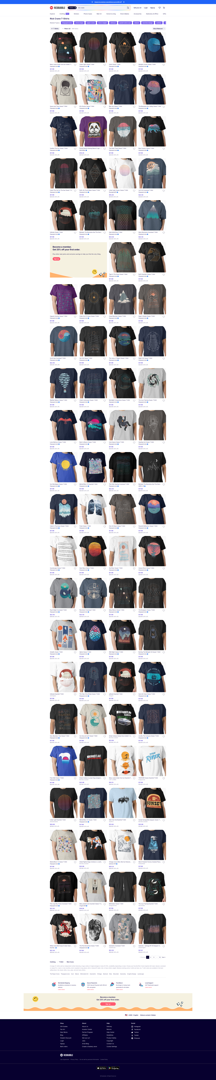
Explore (52, 14)
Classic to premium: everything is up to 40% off (108, 2)
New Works (64, 1032)
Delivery (109, 1026)
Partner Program (87, 1032)
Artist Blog (85, 1043)
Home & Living (111, 14)
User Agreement (64, 1059)
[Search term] (128, 7)
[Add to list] (75, 65)
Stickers (76, 14)
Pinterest (137, 1038)
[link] (67, 22)
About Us (85, 1026)
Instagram (137, 1026)
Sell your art (86, 1038)
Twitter (136, 1032)
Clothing (64, 14)
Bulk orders (64, 1046)
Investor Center (87, 1029)
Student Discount (65, 1038)
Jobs (83, 1041)
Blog (61, 1035)
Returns (109, 1029)
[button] (108, 2)
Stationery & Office (152, 14)
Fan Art (62, 1029)
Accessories (137, 14)
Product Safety (111, 1038)
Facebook (137, 1029)
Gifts (164, 14)
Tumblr (136, 1035)
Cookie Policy (104, 1059)
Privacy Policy (74, 1059)
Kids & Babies (124, 14)
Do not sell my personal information (89, 1059)
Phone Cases (88, 14)
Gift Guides (64, 1026)
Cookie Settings (112, 1046)
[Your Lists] (160, 8)
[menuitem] (52, 13)
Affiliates (85, 1035)
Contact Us (110, 1043)
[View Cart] (164, 8)
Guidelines (110, 1035)
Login (62, 1041)
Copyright (110, 1041)
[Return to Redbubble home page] (57, 7)
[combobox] (98, 7)
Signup (62, 1043)
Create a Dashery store (89, 1046)
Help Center (110, 1032)
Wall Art (99, 14)
